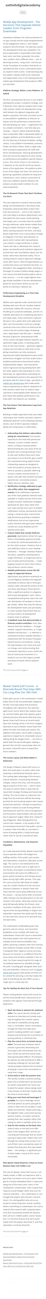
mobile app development (14, 383)
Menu (23, 12)
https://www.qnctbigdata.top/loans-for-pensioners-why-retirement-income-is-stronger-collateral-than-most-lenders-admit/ (22, 1278)
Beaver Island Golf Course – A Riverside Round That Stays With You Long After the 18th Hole (22, 689)
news (24, 670)
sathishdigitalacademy (23, 5)
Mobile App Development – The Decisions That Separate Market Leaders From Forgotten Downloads (22, 26)
